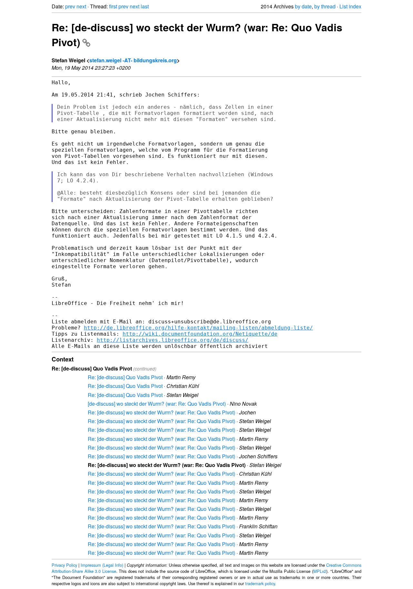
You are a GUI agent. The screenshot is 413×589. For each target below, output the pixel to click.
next (81, 6)
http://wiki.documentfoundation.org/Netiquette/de (200, 334)
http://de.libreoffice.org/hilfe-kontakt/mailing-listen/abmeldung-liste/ (198, 328)
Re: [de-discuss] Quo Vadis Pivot (125, 377)
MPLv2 (319, 571)
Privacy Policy (64, 565)
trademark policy (260, 583)
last (145, 6)
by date (303, 6)
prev (70, 6)
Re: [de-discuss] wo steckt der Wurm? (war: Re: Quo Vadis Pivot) (161, 412)
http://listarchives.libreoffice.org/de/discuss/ (172, 340)
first (113, 6)
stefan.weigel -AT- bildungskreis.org (133, 60)
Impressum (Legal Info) (102, 565)
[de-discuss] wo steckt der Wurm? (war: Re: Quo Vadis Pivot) (157, 403)
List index (350, 6)
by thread (325, 6)
